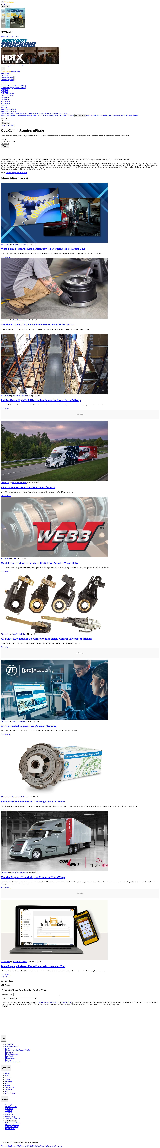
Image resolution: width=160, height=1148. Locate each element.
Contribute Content (121, 115)
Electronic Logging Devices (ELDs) (13, 86)
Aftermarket (5, 73)
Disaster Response (7, 77)
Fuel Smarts (5, 98)
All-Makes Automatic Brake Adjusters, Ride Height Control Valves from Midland (46, 638)
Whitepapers (40, 113)
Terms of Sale (25, 1146)
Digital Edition (14, 36)
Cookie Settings (80, 115)
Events (34, 113)
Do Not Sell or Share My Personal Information (46, 1146)
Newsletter (24, 115)
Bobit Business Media (93, 115)
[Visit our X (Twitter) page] (6, 986)
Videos (18, 113)
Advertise (31, 115)
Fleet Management (7, 94)
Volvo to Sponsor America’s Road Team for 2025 (28, 487)
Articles (21, 2)
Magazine (24, 113)
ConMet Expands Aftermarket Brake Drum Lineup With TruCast (37, 324)
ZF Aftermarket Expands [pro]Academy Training (28, 725)
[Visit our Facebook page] (2, 986)
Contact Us (45, 115)
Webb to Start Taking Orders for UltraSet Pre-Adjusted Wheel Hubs (39, 563)
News (16, 2)
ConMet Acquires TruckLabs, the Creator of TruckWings (33, 877)
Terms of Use (15, 1146)
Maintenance (5, 101)
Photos (3, 113)
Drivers (3, 82)
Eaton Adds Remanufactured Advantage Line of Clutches (33, 801)
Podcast (54, 113)
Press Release (133, 115)
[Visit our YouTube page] (8, 986)
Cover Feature (9, 2)
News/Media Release (20, 320)
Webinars (48, 113)
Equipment (4, 90)
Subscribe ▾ (5, 6)
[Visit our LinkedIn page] (4, 986)
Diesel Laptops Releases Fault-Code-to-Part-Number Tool (33, 966)
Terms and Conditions (66, 115)
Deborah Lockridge (19, 244)
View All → (5, 976)
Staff (14, 558)
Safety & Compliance (8, 109)
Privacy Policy (54, 115)
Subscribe (4, 36)
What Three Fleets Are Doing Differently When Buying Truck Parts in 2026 (43, 248)
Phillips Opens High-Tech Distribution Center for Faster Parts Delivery (41, 400)
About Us (38, 115)
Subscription (5, 115)
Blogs (29, 113)
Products (4, 105)
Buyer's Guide (62, 113)
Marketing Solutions (108, 115)
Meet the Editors (15, 115)
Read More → (6, 257)
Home (3, 125)
